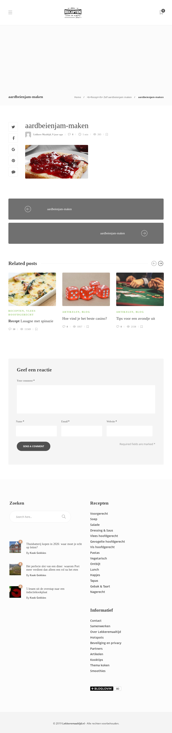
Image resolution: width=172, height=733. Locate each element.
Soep (93, 519)
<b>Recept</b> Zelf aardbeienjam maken (109, 97)
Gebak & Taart (100, 586)
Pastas (95, 553)
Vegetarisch (98, 558)
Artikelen (71, 312)
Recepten (16, 311)
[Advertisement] (86, 56)
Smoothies (98, 671)
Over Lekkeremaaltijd (105, 632)
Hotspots (97, 637)
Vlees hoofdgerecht (104, 536)
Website (112, 421)
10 (13, 329)
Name (20, 421)
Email (65, 421)
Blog (86, 312)
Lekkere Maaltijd (42, 134)
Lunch (94, 569)
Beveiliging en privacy (105, 643)
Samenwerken (100, 626)
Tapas (94, 581)
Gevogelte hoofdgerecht (107, 541)
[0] (15, 547)
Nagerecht (97, 592)
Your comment (26, 380)
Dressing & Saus (101, 530)
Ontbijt (95, 564)
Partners (96, 649)
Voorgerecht (99, 514)
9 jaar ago (57, 134)
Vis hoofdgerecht (102, 547)
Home (77, 97)
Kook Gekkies (38, 553)
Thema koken (99, 665)
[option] (32, 301)
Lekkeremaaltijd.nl (73, 723)
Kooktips (96, 660)
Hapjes (95, 575)
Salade (95, 525)
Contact (96, 621)
